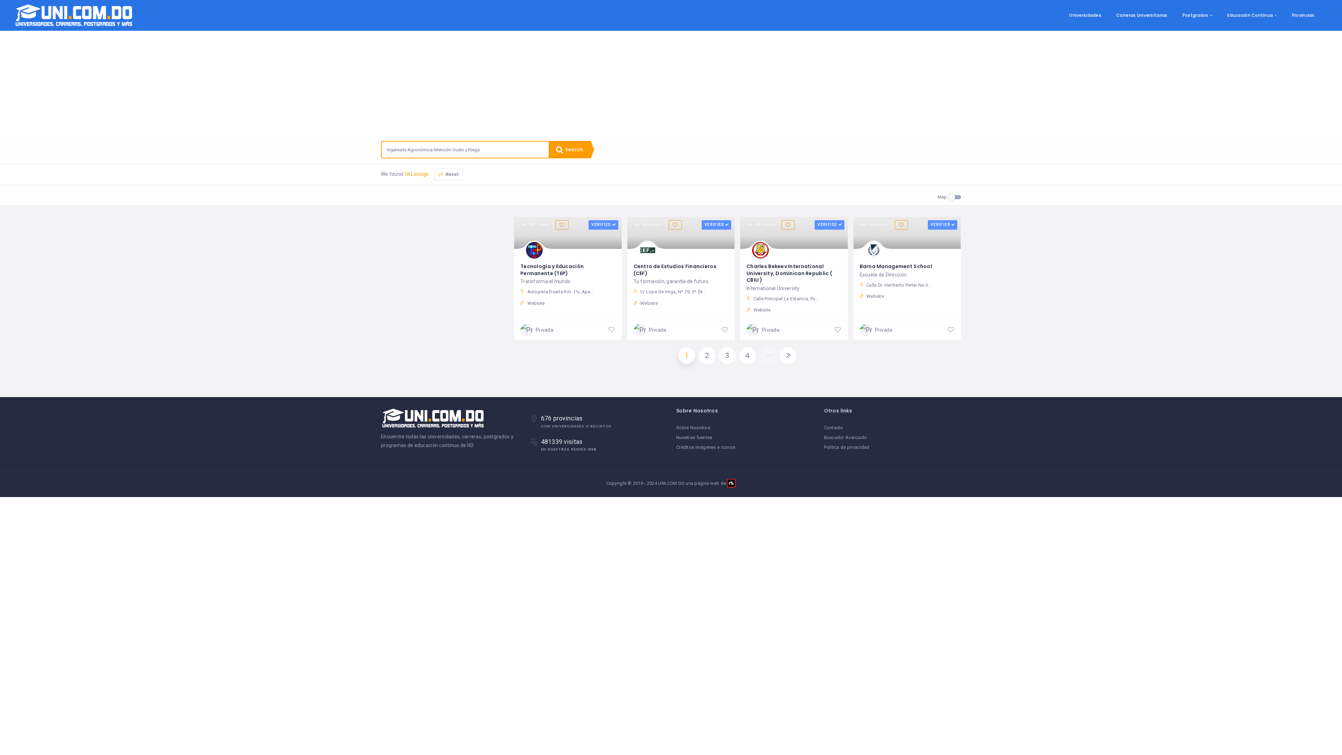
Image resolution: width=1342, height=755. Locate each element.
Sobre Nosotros (693, 427)
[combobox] (465, 150)
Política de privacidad (847, 447)
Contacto (833, 427)
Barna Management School (896, 266)
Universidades (1085, 15)
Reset (452, 174)
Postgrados (1195, 15)
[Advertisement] (671, 83)
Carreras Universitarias (1141, 15)
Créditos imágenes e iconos (705, 447)
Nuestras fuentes (694, 437)
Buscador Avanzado (845, 437)
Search (573, 149)
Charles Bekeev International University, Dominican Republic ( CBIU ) (789, 273)
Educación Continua (1250, 15)
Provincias (1303, 15)
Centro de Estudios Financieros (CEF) (675, 270)
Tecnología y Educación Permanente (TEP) (552, 270)
